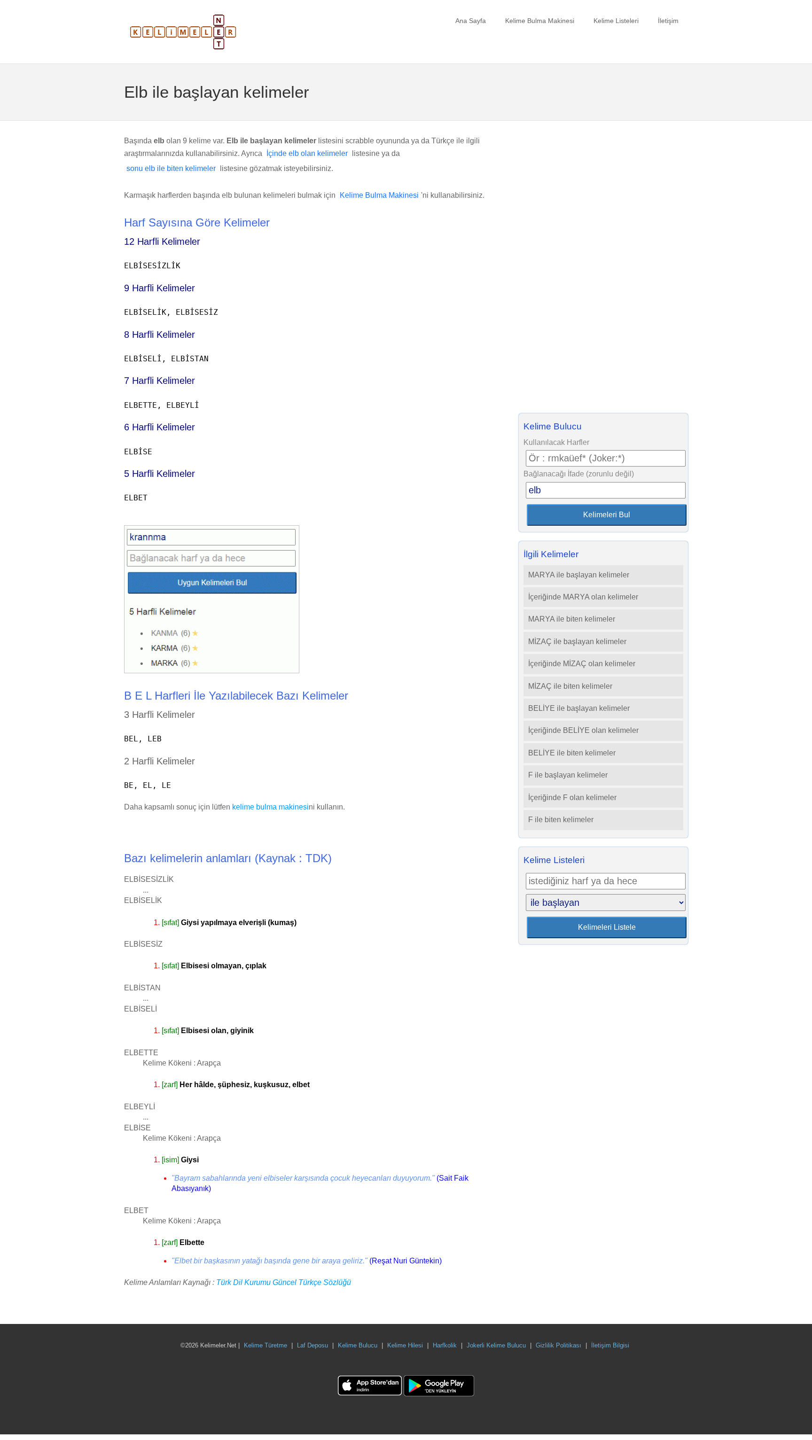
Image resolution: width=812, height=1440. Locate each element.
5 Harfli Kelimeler (159, 473)
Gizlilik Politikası (558, 1345)
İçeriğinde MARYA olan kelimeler (583, 597)
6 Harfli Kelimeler (159, 427)
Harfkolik (445, 1345)
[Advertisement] (603, 270)
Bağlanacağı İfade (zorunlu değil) (578, 474)
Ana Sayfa (470, 20)
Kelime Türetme (265, 1345)
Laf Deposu (312, 1345)
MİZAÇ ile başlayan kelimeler (577, 642)
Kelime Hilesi (405, 1345)
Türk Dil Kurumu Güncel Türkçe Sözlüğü (283, 1282)
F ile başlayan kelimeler (568, 775)
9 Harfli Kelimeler (159, 288)
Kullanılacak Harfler (556, 442)
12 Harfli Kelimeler (162, 241)
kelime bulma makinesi (270, 807)
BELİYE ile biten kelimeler (572, 753)
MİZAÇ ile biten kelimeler (570, 686)
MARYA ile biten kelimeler (571, 619)
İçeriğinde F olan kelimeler (572, 798)
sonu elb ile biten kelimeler (171, 168)
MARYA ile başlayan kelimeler (578, 575)
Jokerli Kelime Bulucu (496, 1345)
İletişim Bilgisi (610, 1345)
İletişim (668, 20)
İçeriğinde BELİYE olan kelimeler (583, 730)
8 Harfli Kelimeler (159, 334)
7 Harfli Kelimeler (159, 380)
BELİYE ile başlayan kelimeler (579, 708)
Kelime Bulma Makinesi (539, 20)
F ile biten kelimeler (560, 820)
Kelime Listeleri (616, 20)
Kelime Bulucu (357, 1345)
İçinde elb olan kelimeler (307, 153)
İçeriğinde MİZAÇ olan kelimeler (581, 664)
